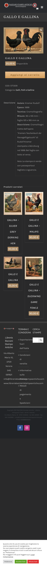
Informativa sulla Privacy (24, 374)
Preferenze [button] (8, 561)
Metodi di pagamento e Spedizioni (24, 394)
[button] (41, 29)
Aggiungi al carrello (25, 75)
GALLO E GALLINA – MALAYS (34, 225)
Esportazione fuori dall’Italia (24, 344)
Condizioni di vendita (24, 359)
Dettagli (13, 207)
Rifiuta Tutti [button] (33, 561)
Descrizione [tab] (9, 102)
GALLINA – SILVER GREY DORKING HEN (13, 232)
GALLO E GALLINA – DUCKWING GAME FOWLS (34, 296)
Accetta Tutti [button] (20, 561)
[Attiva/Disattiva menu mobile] (42, 7)
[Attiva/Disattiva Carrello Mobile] (37, 8)
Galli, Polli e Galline (25, 90)
